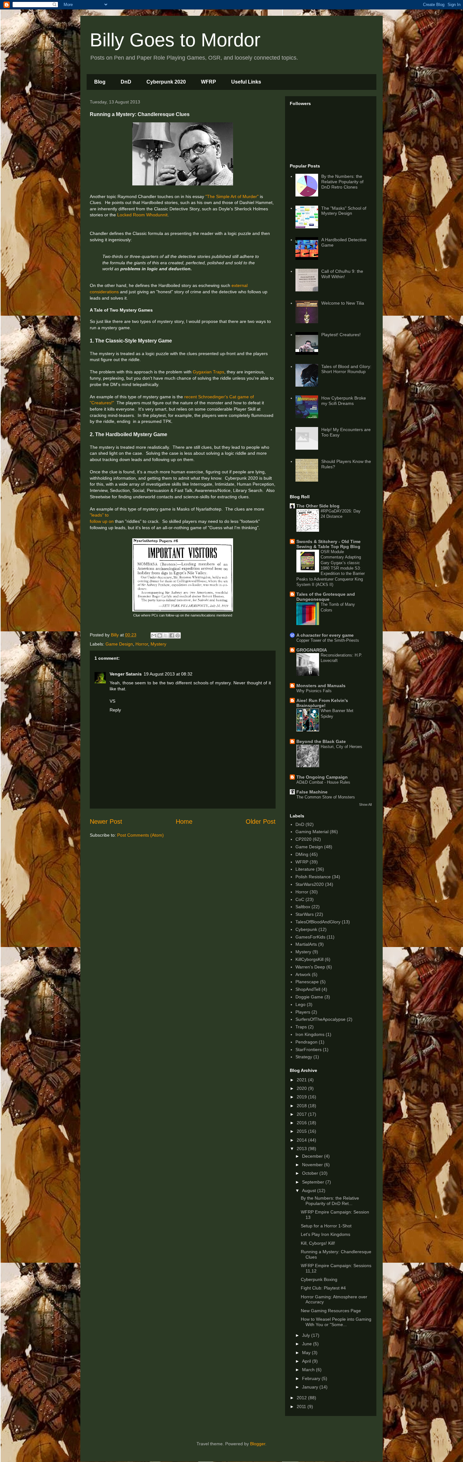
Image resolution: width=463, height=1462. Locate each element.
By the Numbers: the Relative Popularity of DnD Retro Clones (342, 182)
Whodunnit (157, 214)
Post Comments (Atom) (140, 835)
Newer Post (106, 821)
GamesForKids (310, 936)
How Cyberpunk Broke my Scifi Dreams (343, 400)
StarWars (304, 914)
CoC (299, 899)
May (307, 1352)
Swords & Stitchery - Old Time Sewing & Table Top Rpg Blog (328, 544)
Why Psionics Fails (314, 690)
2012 (302, 1397)
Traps (301, 1026)
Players (302, 1012)
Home (184, 821)
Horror (141, 643)
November (313, 1164)
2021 (302, 1079)
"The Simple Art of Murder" (232, 196)
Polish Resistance (313, 876)
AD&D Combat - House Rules (323, 782)
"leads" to (99, 515)
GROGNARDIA (311, 649)
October (310, 1173)
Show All (365, 804)
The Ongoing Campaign (322, 777)
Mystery (158, 643)
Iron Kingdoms (309, 1034)
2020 (302, 1088)
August (309, 1190)
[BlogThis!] (160, 635)
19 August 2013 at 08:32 (168, 673)
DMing (301, 854)
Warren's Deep (310, 966)
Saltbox (302, 906)
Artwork (303, 974)
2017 (302, 1114)
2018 (302, 1105)
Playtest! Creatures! (341, 334)
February (312, 1378)
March (309, 1369)
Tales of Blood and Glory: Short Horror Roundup (346, 369)
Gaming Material (312, 831)
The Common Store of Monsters (325, 797)
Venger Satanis (126, 673)
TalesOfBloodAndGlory (317, 921)
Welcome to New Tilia (342, 303)
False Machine (312, 791)
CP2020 (303, 839)
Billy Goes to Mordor (175, 39)
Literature (305, 869)
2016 (302, 1122)
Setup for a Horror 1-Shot (326, 1225)
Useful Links (246, 82)
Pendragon (306, 1041)
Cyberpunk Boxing (319, 1279)
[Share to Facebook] (172, 635)
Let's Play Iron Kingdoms (325, 1234)
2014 (302, 1140)
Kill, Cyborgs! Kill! (318, 1243)
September (313, 1181)
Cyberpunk (306, 929)
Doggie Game (309, 996)
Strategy (303, 1056)
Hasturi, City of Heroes (341, 746)
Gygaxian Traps (208, 371)
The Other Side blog (318, 505)
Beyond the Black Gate (321, 741)
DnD (126, 82)
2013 (302, 1148)
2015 (302, 1131)
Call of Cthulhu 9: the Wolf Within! (342, 274)
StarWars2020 (309, 884)
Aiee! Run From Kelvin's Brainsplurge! (322, 703)
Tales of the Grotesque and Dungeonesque (325, 597)
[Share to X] (166, 635)
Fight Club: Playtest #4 (323, 1287)
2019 (302, 1096)
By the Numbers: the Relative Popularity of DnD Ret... (330, 1201)
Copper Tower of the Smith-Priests (327, 640)
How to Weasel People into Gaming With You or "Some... (336, 1322)
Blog (100, 82)
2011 (302, 1406)
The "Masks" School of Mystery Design (343, 211)
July (306, 1335)
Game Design (119, 643)
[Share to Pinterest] (177, 635)
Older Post (261, 821)
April (307, 1361)
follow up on (102, 521)
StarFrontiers (308, 1049)
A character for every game (325, 635)
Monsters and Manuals (321, 685)
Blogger (257, 1443)
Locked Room (131, 214)
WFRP (208, 82)
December (313, 1156)
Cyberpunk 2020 (166, 82)
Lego (300, 1004)
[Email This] (154, 635)
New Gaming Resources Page (331, 1310)
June (307, 1343)
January (310, 1386)
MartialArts (306, 944)
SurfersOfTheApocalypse (320, 1019)
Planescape (307, 981)
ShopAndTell (307, 989)
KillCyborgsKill (309, 959)
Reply (115, 709)
